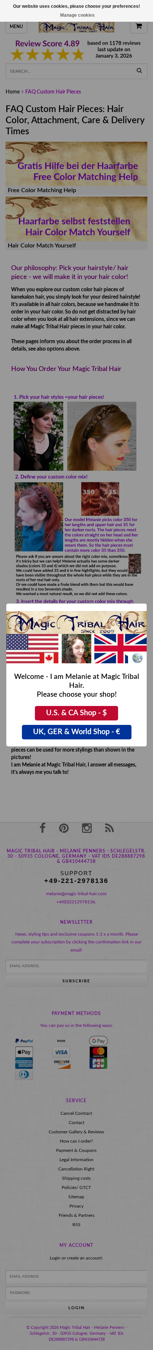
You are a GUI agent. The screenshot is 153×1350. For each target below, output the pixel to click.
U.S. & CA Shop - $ (76, 713)
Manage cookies (77, 15)
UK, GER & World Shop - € (76, 732)
